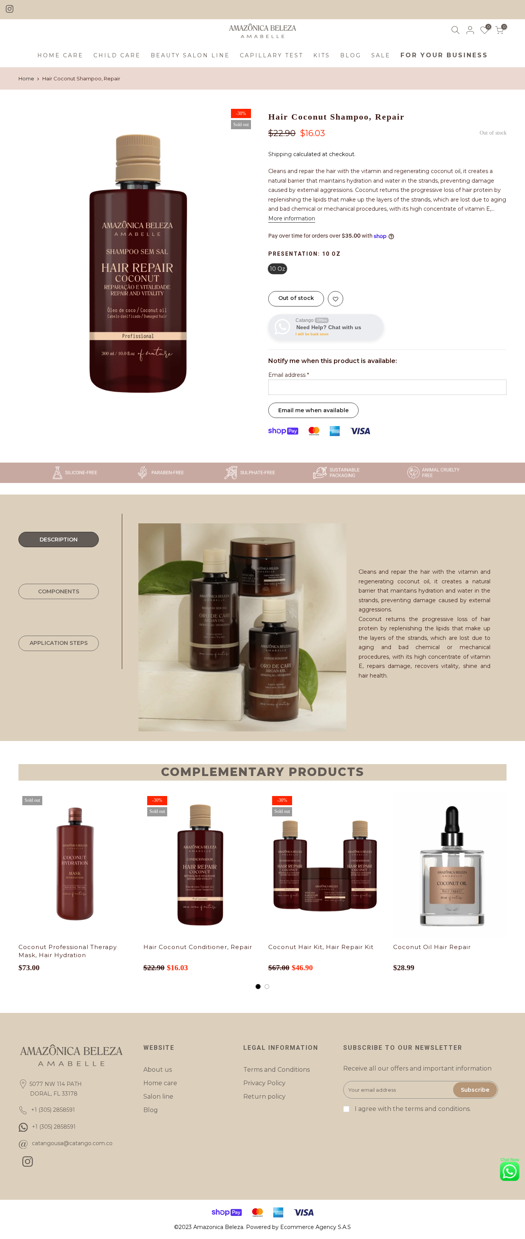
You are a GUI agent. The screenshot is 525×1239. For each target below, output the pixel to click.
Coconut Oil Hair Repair (432, 947)
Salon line (158, 1096)
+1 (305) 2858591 (54, 1126)
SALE (380, 55)
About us (157, 1069)
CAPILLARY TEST (271, 55)
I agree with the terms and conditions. (412, 1108)
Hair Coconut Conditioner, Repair (197, 947)
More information (291, 218)
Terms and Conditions (276, 1069)
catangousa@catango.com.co (72, 1143)
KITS (321, 55)
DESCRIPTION (59, 539)
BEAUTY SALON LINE (190, 55)
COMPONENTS (58, 591)
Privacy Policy (264, 1083)
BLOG (350, 55)
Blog (150, 1110)
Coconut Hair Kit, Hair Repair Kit (321, 947)
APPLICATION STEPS (59, 642)
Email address (288, 374)
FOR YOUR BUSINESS (444, 55)
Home (26, 78)
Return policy (264, 1096)
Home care (160, 1083)
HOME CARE (60, 55)
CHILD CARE (117, 55)
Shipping (280, 154)
